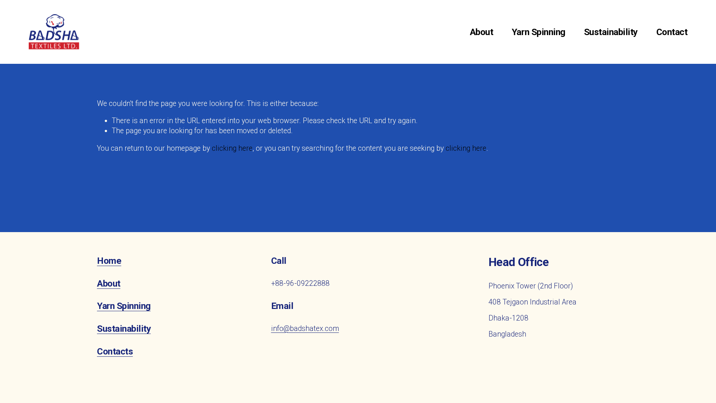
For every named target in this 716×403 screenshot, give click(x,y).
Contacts (115, 351)
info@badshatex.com (305, 328)
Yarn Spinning (538, 31)
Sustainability (611, 31)
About (481, 31)
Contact (672, 31)
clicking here (232, 148)
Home (109, 261)
